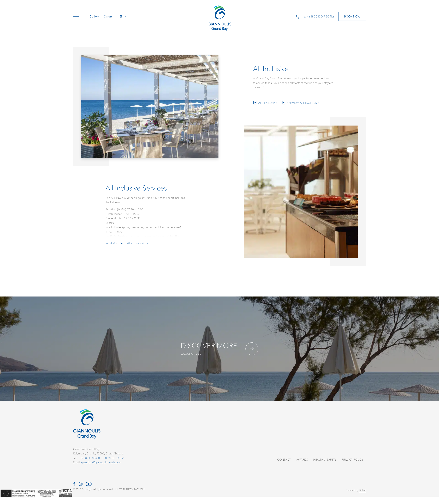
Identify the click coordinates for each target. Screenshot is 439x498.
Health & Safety (324, 459)
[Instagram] (81, 483)
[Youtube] (89, 483)
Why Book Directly (319, 16)
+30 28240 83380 (89, 458)
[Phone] (300, 16)
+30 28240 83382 (113, 458)
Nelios (362, 490)
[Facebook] (74, 483)
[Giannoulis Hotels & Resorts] (219, 18)
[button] (77, 16)
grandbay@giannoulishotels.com (101, 462)
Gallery (95, 16)
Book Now (352, 16)
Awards (302, 459)
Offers (108, 16)
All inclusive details (138, 243)
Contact (284, 459)
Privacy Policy (352, 459)
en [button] (122, 16)
